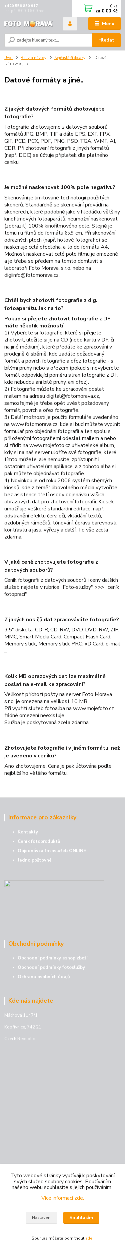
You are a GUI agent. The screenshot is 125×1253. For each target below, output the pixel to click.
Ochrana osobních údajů (44, 977)
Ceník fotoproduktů (39, 841)
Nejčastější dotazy (69, 57)
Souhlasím (81, 1217)
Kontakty (28, 832)
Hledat (106, 40)
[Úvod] (28, 24)
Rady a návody (33, 57)
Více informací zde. (62, 1198)
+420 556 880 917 (21, 5)
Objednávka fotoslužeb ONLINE (52, 851)
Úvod (8, 57)
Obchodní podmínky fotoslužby (51, 967)
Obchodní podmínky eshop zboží (53, 958)
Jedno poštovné (35, 860)
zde (89, 1238)
